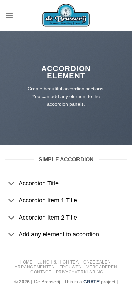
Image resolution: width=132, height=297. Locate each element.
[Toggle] (11, 184)
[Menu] (9, 15)
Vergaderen (101, 267)
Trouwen (71, 267)
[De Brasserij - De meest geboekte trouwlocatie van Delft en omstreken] (66, 15)
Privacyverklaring (79, 272)
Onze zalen (97, 262)
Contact (40, 272)
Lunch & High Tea (58, 262)
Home (26, 262)
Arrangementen (35, 267)
